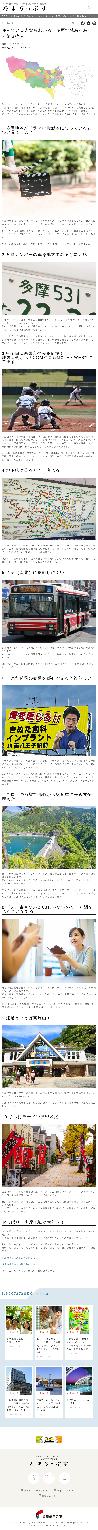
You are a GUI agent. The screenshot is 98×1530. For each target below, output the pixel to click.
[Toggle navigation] (93, 7)
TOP (4, 16)
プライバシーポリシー (36, 1490)
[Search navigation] (88, 7)
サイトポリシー (65, 1490)
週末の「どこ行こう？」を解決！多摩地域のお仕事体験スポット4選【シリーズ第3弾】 (49, 1345)
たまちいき (17, 16)
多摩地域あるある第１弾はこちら (20, 1257)
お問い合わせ (49, 1495)
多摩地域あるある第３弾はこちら (20, 1264)
